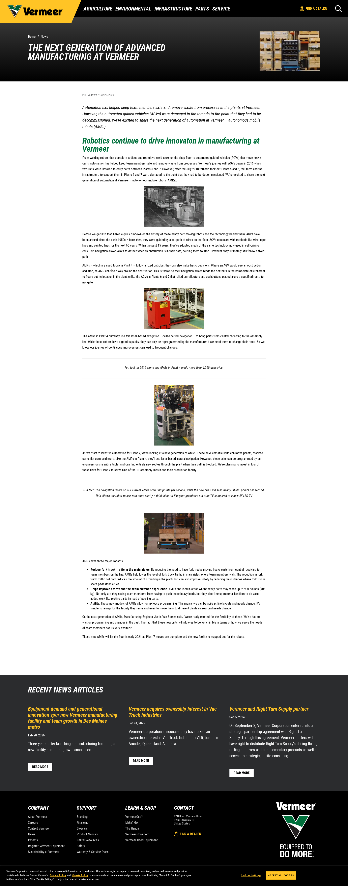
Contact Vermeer (39, 828)
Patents (33, 840)
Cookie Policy (80, 875)
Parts (202, 8)
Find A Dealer (316, 8)
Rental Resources (88, 840)
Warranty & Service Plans (93, 852)
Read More (40, 767)
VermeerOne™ (134, 817)
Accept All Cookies (281, 875)
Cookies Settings (251, 875)
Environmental (133, 9)
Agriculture (98, 9)
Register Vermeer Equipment (46, 846)
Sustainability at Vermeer (43, 852)
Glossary (82, 828)
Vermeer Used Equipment (141, 840)
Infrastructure (173, 9)
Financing (82, 823)
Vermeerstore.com (137, 834)
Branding (82, 817)
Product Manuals (87, 834)
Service (221, 8)
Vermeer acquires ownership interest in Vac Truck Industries (173, 712)
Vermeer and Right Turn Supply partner (268, 709)
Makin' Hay (132, 823)
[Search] (338, 8)
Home (32, 37)
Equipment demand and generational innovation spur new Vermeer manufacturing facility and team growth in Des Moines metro (72, 718)
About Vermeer (37, 817)
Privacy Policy (58, 875)
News (44, 37)
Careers (33, 823)
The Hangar (132, 828)
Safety (81, 846)
